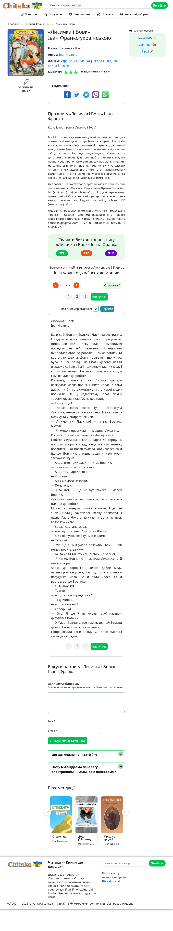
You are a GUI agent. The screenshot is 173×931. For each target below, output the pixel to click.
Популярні (56, 14)
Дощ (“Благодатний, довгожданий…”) (86, 838)
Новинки (107, 14)
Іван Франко (68, 54)
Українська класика (75, 61)
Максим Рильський (86, 843)
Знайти (160, 5)
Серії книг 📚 (147, 45)
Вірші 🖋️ (147, 51)
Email (52, 731)
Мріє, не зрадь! (109, 838)
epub (111, 253)
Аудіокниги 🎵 (147, 38)
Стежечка (59, 836)
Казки (64, 65)
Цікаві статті (111, 881)
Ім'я (51, 721)
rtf (86, 253)
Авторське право (114, 877)
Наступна (99, 296)
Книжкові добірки (136, 14)
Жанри (29, 14)
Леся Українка (111, 843)
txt (61, 253)
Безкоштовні (82, 14)
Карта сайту (110, 873)
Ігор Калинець (60, 841)
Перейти (107, 309)
